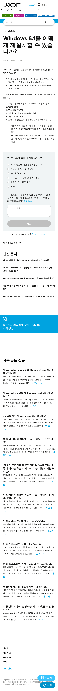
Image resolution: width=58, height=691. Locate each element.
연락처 (6, 648)
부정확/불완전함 (18, 173)
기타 (13, 186)
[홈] (12, 5)
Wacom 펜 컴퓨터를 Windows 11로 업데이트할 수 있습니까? (28, 296)
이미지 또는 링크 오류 (20, 182)
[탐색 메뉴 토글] (39, 4)
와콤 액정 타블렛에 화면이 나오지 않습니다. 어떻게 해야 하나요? (29, 287)
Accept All (7, 16)
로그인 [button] (32, 5)
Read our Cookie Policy (46, 16)
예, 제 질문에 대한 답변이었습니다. (26, 164)
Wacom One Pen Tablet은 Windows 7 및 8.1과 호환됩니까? (28, 278)
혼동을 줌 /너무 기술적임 (22, 169)
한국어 (45, 5)
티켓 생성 (27, 201)
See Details (31, 16)
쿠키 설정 (7, 668)
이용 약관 (7, 652)
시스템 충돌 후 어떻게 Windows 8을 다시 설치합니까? (26, 260)
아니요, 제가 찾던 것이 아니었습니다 (27, 177)
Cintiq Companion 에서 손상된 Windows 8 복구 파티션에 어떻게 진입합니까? (29, 269)
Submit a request (39, 234)
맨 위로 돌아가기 (11, 243)
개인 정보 (7, 657)
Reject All (19, 16)
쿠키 (5, 662)
